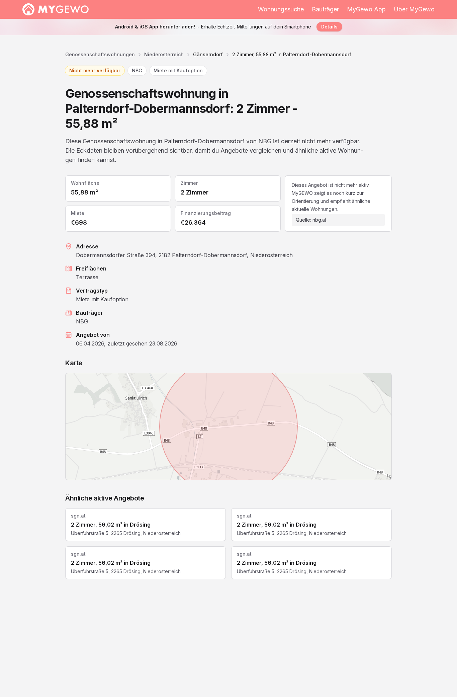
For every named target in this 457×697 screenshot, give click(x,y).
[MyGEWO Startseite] (55, 9)
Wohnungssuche (281, 9)
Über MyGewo (414, 9)
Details (329, 26)
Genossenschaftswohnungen (100, 54)
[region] (228, 426)
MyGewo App (366, 9)
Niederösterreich (164, 54)
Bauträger (325, 9)
